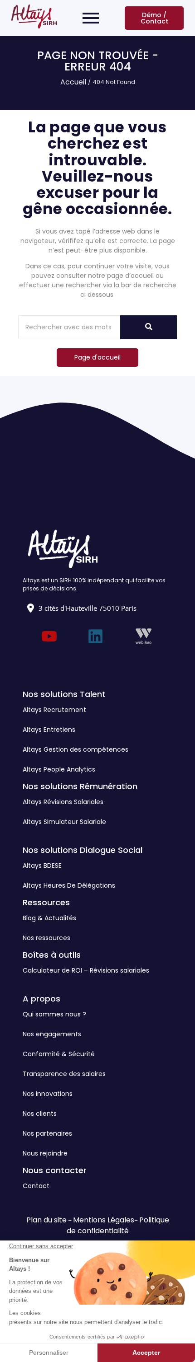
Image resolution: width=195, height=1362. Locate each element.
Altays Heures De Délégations (69, 885)
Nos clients (40, 1113)
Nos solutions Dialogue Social (82, 850)
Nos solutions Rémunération (80, 786)
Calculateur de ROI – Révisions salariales (86, 970)
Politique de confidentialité (118, 1225)
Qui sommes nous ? (54, 1014)
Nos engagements (52, 1034)
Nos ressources (46, 937)
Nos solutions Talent (64, 694)
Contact (36, 1185)
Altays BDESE (42, 865)
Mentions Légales (103, 1220)
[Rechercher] (148, 327)
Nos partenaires (47, 1133)
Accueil (73, 82)
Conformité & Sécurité (59, 1053)
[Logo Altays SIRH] (34, 16)
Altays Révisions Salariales (63, 801)
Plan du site (46, 1220)
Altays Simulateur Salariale (64, 821)
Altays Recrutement (54, 709)
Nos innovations (48, 1093)
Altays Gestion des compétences (75, 749)
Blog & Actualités (49, 917)
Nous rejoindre (45, 1153)
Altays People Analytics (59, 769)
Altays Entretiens (49, 729)
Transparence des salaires (64, 1073)
